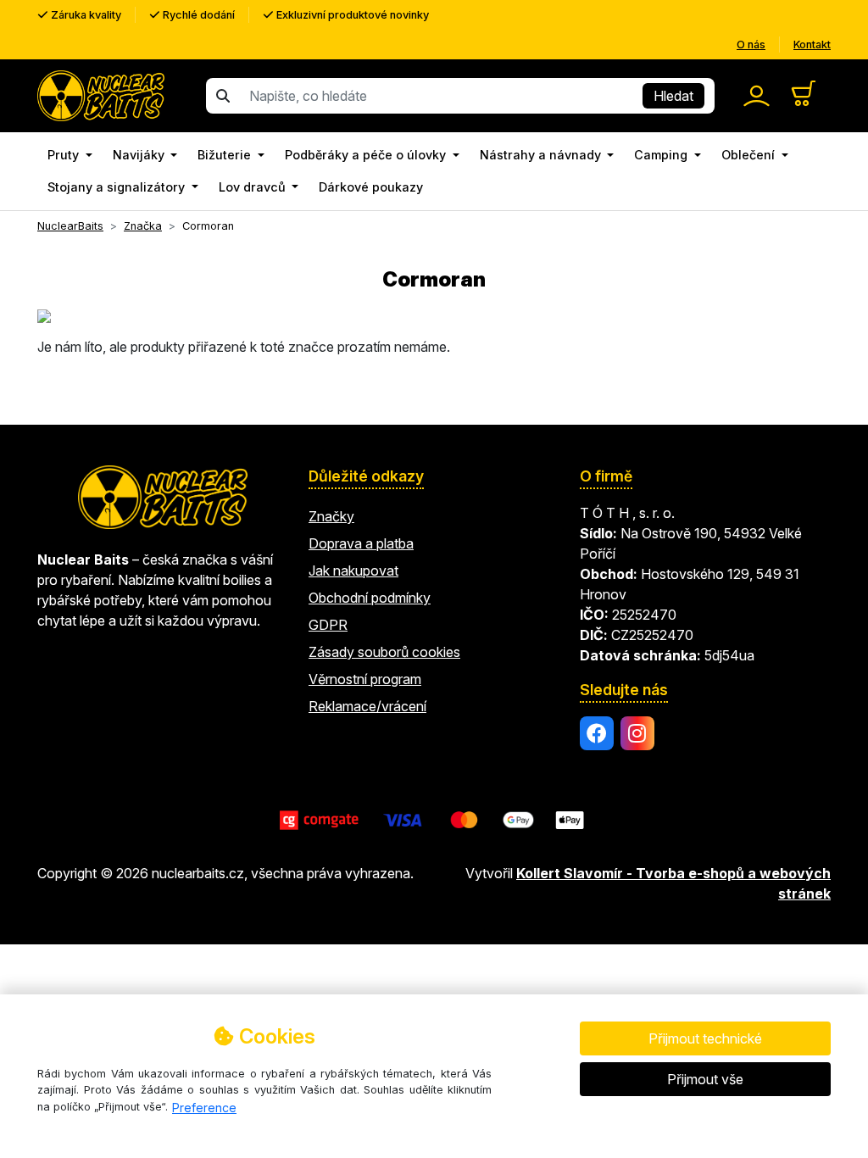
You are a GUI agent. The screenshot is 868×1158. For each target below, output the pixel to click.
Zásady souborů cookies (384, 651)
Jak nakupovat (353, 570)
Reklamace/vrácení (367, 706)
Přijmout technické (705, 1038)
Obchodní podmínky (370, 597)
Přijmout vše (705, 1079)
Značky (331, 516)
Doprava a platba (361, 543)
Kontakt (812, 44)
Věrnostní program (365, 679)
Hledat (673, 95)
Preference (204, 1107)
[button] (70, 155)
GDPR (328, 624)
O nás (751, 44)
